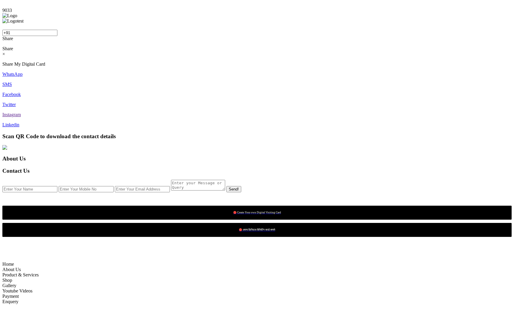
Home (8, 264)
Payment (10, 296)
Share (7, 38)
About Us (11, 269)
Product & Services (20, 274)
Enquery (10, 301)
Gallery (9, 285)
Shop (7, 280)
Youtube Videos (17, 290)
